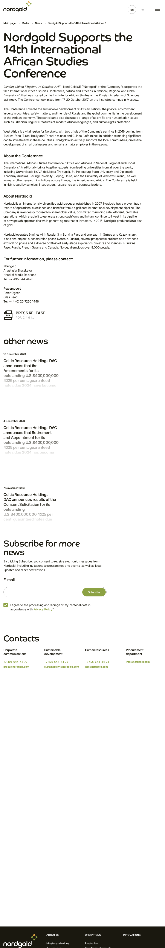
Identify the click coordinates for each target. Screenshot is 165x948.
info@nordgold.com (138, 661)
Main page (9, 23)
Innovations (132, 935)
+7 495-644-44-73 (15, 661)
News (38, 23)
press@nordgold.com (16, 666)
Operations (93, 935)
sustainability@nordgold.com (61, 666)
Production (91, 943)
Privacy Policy (43, 609)
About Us (53, 935)
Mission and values (57, 943)
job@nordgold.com (96, 666)
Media (25, 23)
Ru (142, 9)
